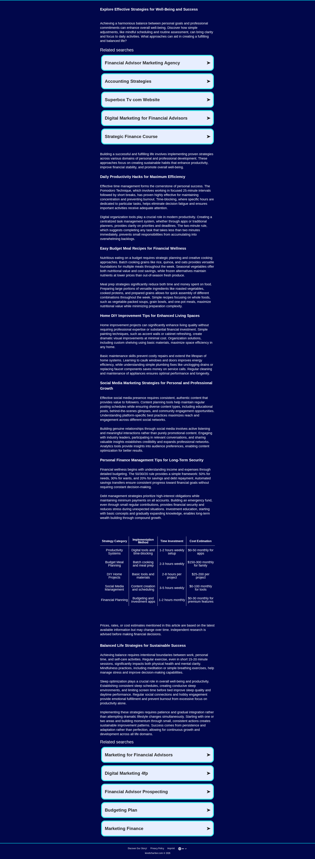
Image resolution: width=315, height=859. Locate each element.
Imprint (171, 848)
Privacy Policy (157, 848)
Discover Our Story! (137, 848)
